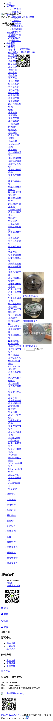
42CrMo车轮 (14, 144)
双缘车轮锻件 (14, 264)
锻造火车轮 (13, 135)
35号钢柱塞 (13, 440)
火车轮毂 (12, 141)
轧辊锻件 (16, 40)
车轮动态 (11, 649)
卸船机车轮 (28, 17)
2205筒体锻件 (14, 209)
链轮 (10, 107)
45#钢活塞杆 (14, 437)
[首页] (9, 9)
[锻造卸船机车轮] (33, 293)
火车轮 (11, 138)
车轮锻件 (17, 17)
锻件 (9, 536)
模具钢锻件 (12, 563)
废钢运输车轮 (14, 346)
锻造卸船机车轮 (30, 296)
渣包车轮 (12, 75)
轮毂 (10, 110)
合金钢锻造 (12, 558)
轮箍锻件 (12, 115)
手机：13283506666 (21, 49)
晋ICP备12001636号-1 (11, 715)
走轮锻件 (12, 369)
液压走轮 (12, 149)
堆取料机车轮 (14, 104)
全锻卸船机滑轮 (30, 346)
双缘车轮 (12, 252)
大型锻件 (16, 20)
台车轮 (11, 50)
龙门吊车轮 (13, 383)
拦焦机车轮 (13, 87)
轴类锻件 (16, 32)
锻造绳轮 (12, 221)
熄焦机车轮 (13, 92)
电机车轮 (12, 58)
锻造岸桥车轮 (14, 403)
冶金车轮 (12, 67)
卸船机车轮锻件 (30, 321)
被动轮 (11, 44)
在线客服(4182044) (15, 693)
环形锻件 (16, 23)
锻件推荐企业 (13, 585)
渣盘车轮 (12, 78)
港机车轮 (12, 61)
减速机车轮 (13, 475)
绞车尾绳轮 (13, 406)
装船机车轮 (13, 81)
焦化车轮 (12, 52)
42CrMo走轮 (14, 366)
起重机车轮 (17, 29)
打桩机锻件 (13, 224)
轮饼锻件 (12, 409)
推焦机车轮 (13, 90)
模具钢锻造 (13, 355)
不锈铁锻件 (13, 124)
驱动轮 (11, 47)
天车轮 (11, 35)
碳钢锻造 (11, 552)
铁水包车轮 (13, 95)
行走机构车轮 (14, 289)
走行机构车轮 (14, 358)
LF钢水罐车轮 (15, 326)
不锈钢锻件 (17, 26)
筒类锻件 (11, 505)
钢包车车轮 (13, 118)
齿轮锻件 (12, 132)
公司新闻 (11, 646)
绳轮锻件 (12, 218)
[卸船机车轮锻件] (33, 318)
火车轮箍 (12, 112)
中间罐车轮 (13, 343)
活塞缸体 (16, 38)
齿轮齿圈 (16, 35)
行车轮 (11, 38)
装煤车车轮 (13, 238)
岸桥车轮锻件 (14, 161)
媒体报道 (11, 643)
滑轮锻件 (12, 127)
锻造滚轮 (12, 489)
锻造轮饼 (12, 412)
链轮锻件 (12, 129)
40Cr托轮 (12, 455)
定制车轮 (11, 499)
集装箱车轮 (13, 121)
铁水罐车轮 (13, 98)
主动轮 (11, 41)
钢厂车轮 (12, 55)
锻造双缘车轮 (14, 255)
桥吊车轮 (12, 64)
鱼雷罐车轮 (13, 341)
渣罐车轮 (12, 72)
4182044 (11, 583)
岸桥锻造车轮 (14, 158)
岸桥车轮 (12, 398)
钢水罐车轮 (13, 101)
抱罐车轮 (12, 70)
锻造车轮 (11, 494)
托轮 (10, 147)
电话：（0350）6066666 (23, 52)
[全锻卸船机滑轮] (37, 344)
